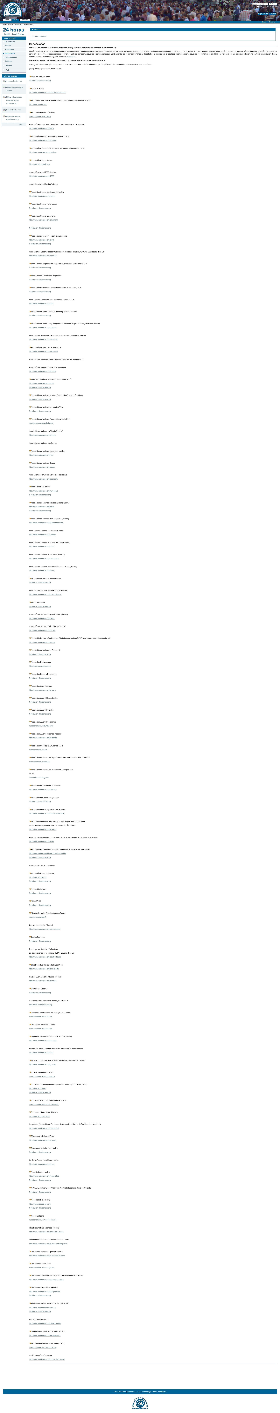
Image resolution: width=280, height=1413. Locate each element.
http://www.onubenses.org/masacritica (44, 1176)
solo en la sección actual (268, 6)
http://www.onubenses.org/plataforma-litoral (46, 1280)
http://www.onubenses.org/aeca (41, 128)
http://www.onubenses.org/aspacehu (43, 479)
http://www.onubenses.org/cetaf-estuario (45, 957)
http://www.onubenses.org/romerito (43, 790)
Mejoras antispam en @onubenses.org (13, 117)
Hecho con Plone (120, 1392)
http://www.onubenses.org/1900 (41, 176)
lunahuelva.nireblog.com (39, 778)
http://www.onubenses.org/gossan (42, 1065)
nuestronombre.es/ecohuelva (40, 1029)
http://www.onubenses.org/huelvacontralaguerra (48, 1244)
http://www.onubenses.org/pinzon (42, 630)
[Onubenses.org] (11, 9)
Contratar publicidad (39, 36)
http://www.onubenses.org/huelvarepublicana (47, 1256)
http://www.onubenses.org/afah (41, 304)
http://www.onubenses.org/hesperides (44, 1128)
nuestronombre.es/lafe (38, 750)
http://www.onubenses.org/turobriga (43, 738)
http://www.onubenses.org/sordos (42, 196)
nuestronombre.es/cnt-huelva (40, 1017)
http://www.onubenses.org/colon (41, 507)
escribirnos (71, 57)
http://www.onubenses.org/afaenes (42, 328)
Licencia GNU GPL (134, 1392)
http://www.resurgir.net (38, 877)
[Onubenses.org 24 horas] (13, 29)
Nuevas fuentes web (13, 110)
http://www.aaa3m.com (38, 104)
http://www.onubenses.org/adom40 (43, 256)
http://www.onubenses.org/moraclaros (44, 559)
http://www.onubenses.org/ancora (42, 690)
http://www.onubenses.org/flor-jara (42, 371)
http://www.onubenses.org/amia (41, 383)
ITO (15, 20)
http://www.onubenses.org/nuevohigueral (45, 594)
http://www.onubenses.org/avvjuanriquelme (46, 523)
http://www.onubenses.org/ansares (42, 829)
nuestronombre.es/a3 (37, 917)
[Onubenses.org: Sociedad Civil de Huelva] (140, 1403)
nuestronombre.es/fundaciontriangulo (44, 1104)
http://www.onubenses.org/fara (41, 1053)
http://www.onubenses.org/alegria (42, 435)
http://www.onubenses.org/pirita (41, 240)
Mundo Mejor (146, 1392)
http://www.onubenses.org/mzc (41, 455)
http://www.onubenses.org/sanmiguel (43, 351)
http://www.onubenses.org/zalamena (43, 220)
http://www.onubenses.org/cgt (40, 1005)
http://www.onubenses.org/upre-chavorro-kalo (47, 1359)
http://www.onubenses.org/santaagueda (45, 1335)
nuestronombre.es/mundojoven (41, 1268)
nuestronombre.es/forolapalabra (42, 1077)
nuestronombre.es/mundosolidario (42, 1220)
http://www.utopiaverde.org (39, 1116)
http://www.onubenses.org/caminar (42, 152)
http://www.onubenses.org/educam (42, 1041)
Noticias (25, 20)
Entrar (264, 22)
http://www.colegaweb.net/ (39, 164)
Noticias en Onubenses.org (40, 81)
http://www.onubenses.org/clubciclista (44, 969)
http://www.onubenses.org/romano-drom (45, 1323)
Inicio (7, 20)
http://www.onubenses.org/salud (41, 571)
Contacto (273, 14)
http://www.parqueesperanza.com (42, 1308)
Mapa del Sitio (263, 14)
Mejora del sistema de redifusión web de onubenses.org (14, 100)
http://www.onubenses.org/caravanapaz (44, 929)
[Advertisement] (140, 1379)
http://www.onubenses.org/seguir (42, 467)
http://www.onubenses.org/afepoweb (43, 340)
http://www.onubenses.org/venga (42, 642)
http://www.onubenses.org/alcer (41, 841)
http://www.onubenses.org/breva (42, 1164)
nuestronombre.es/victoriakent (41, 423)
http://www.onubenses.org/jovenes (42, 1140)
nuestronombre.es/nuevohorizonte (42, 1347)
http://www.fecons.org (37, 1088)
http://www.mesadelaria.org (40, 1204)
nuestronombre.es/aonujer (39, 762)
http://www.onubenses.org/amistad (42, 140)
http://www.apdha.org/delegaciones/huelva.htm (47, 853)
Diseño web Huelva (159, 1392)
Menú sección (9, 38)
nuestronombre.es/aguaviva (40, 116)
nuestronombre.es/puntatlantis (41, 726)
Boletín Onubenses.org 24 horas (14, 88)
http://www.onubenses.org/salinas (42, 535)
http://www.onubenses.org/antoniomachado (46, 1232)
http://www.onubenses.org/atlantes (42, 981)
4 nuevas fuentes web (14, 81)
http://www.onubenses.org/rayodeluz (43, 491)
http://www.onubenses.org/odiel (41, 547)
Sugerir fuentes (18, 34)
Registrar (272, 22)
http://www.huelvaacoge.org (40, 666)
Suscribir (7, 34)
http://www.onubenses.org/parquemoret (44, 1292)
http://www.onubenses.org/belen (42, 618)
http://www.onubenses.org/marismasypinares (47, 814)
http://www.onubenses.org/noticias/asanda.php (47, 92)
